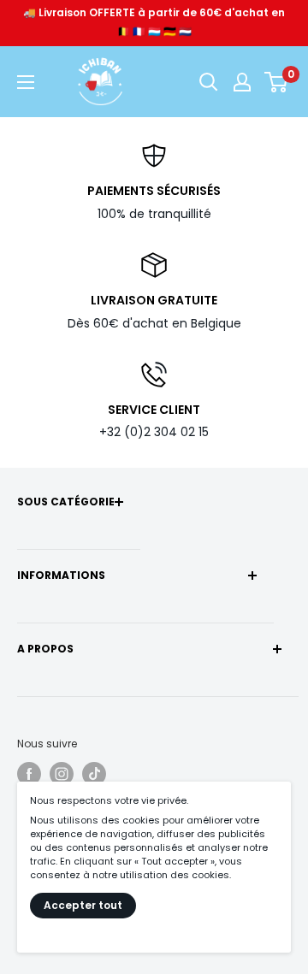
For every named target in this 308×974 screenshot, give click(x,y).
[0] (276, 82)
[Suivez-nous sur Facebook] (29, 774)
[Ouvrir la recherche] (208, 82)
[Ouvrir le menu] (25, 82)
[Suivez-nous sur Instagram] (62, 774)
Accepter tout (83, 905)
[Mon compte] (242, 82)
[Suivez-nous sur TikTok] (94, 774)
